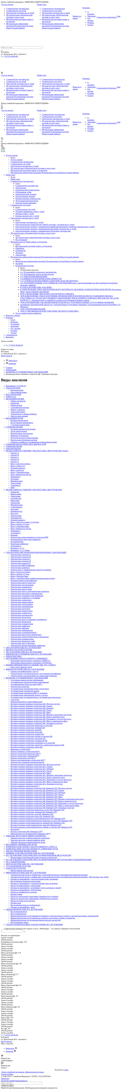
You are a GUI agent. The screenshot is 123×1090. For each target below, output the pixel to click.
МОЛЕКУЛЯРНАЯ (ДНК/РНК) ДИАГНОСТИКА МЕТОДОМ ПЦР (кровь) (37, 451)
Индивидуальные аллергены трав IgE (26, 730)
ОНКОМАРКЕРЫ (13, 449)
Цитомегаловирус (18, 468)
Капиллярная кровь (19, 392)
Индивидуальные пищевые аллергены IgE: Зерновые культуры (36, 723)
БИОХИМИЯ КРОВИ (15, 399)
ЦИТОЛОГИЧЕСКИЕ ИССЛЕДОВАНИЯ (23, 648)
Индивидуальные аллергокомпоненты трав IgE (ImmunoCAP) (36, 825)
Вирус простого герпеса (20, 464)
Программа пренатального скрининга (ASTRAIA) (31, 663)
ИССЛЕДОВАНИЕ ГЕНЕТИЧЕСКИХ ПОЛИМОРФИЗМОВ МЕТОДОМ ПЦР (38, 855)
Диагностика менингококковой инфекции (28, 645)
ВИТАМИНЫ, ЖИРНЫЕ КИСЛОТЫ (21, 844)
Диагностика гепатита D (21, 561)
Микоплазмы (16, 494)
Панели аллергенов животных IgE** (26, 754)
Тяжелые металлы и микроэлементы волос (28, 842)
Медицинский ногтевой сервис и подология (33, 246)
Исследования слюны (19, 922)
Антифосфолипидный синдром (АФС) (26, 684)
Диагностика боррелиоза (21, 622)
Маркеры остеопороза (20, 436)
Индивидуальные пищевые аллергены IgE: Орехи (31, 710)
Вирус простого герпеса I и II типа (25, 522)
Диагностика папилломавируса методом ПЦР (29, 537)
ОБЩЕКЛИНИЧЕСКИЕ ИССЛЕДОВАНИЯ (24, 909)
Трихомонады (16, 518)
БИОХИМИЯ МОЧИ (14, 418)
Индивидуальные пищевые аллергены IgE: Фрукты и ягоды (35, 704)
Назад (13, 157)
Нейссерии (15, 501)
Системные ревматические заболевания (27, 680)
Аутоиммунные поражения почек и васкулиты (30, 689)
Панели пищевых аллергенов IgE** (25, 751)
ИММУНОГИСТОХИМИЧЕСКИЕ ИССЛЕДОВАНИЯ (29, 654)
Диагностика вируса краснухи (23, 583)
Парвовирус (16, 477)
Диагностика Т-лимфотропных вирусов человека (31, 570)
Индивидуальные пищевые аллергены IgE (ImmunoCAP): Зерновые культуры (42, 808)
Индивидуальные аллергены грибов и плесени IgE (31, 736)
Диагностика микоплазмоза (22, 602)
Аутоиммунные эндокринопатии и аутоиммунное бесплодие (36, 697)
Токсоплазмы (16, 516)
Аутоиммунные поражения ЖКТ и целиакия (29, 693)
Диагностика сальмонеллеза (22, 639)
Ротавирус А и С (17, 548)
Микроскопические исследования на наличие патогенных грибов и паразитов (43, 918)
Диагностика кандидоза (20, 609)
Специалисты (102, 17)
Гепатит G (15, 462)
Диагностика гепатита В (21, 557)
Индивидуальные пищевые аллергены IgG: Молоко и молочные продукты (41, 775)
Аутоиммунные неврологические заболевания (30, 682)
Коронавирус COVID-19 (16, 386)
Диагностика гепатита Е (21, 563)
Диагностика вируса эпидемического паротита (30, 591)
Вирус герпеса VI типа (20, 524)
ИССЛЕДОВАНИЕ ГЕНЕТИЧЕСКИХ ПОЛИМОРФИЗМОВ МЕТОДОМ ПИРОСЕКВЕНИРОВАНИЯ (48, 860)
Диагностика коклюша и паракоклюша (26, 594)
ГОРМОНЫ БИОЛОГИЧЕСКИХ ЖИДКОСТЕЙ (26, 444)
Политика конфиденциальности (14, 1081)
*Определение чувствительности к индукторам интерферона (36, 674)
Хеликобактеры (17, 542)
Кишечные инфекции (19, 544)
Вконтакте (12, 361)
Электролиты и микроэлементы (24, 414)
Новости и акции (77, 17)
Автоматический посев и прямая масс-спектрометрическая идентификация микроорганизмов (49, 875)
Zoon (66, 1070)
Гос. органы (90, 19)
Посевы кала (16, 903)
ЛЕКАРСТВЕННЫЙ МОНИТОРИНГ (21, 851)
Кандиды (14, 513)
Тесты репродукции (19, 431)
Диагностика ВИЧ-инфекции (23, 565)
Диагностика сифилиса (20, 568)
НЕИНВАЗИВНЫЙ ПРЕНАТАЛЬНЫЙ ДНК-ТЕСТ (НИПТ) (31, 665)
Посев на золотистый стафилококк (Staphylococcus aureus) (34, 899)
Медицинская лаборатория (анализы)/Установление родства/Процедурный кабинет (19, 26)
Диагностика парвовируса (21, 587)
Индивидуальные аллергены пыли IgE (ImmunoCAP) (32, 816)
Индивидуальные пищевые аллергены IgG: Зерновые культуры (37, 784)
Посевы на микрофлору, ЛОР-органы (26, 890)
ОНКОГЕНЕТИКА (14, 656)
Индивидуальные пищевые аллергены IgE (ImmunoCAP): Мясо (37, 797)
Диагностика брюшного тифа (23, 641)
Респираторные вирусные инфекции (26, 539)
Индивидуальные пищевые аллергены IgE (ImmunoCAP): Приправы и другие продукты (47, 803)
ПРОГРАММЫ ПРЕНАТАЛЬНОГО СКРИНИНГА (27, 658)
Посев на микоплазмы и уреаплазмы (25, 886)
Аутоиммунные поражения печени (25, 691)
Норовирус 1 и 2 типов (20, 550)
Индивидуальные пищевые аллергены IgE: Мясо (31, 713)
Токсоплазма (16, 483)
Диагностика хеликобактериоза (23, 632)
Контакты (112, 17)
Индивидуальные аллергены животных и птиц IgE (31, 726)
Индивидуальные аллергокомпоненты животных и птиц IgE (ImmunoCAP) (41, 821)
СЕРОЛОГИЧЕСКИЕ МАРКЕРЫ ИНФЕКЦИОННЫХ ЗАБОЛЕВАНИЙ (36, 552)
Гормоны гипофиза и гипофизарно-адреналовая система (34, 442)
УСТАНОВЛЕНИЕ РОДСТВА (18, 866)
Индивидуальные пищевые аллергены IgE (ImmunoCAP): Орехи (37, 795)
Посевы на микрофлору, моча (23, 907)
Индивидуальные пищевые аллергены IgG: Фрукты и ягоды (35, 764)
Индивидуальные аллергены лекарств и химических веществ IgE (37, 745)
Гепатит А (15, 453)
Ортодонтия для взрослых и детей (20, 13)
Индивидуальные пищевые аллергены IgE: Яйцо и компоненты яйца (39, 721)
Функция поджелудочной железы (24, 438)
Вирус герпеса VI (18, 466)
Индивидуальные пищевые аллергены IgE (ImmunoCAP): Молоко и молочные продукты (47, 799)
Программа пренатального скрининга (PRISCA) (30, 661)
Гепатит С (15, 457)
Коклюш (14, 535)
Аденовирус (16, 485)
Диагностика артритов (20, 687)
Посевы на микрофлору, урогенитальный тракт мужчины (34, 883)
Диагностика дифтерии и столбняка (25, 598)
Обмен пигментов (18, 401)
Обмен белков (16, 405)
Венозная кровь (17, 390)
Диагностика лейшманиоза (22, 630)
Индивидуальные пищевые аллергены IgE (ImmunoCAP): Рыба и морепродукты (44, 801)
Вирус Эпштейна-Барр (20, 472)
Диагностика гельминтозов (22, 624)
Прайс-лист (41, 4)
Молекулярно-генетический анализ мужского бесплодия (34, 857)
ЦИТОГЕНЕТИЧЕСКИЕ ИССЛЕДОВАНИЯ (24, 864)
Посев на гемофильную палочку (24, 892)
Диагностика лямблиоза (20, 626)
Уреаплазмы (16, 496)
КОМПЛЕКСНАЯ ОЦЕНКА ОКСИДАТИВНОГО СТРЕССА (31, 847)
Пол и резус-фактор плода (21, 667)
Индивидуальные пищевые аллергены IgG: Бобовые (32, 769)
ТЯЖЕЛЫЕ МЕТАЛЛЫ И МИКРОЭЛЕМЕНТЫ (26, 836)
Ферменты (15, 403)
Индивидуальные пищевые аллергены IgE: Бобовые (32, 708)
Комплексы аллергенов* (21, 749)
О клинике (90, 13)
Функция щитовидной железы (23, 429)
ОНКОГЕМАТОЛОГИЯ (16, 868)
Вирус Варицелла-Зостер (21, 475)
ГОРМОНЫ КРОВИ (14, 427)
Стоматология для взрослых (17, 9)
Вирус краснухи (17, 470)
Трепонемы (15, 503)
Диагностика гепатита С (21, 559)
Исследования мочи (19, 912)
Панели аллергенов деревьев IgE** (25, 756)
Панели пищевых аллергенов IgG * (25, 786)
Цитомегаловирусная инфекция (24, 581)
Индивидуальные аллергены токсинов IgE (28, 738)
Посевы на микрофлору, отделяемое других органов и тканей (36, 888)
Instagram (12, 363)
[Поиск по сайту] (2, 50)
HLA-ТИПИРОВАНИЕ (15, 862)
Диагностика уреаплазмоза (22, 604)
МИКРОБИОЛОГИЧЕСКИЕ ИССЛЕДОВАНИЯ (26, 873)
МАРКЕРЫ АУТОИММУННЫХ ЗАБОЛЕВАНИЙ (27, 678)
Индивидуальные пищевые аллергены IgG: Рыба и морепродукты (38, 777)
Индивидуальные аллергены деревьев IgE (28, 728)
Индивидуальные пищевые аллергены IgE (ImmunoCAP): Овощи (37, 790)
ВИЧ (13, 488)
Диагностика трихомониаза (22, 607)
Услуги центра (7, 4)
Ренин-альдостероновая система (24, 440)
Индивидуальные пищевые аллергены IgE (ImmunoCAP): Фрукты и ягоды (41, 788)
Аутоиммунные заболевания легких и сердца (29, 695)
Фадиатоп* (15, 829)
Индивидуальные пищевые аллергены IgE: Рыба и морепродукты (38, 717)
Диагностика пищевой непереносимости (27, 762)
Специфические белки (20, 407)
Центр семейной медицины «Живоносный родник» (23, 1072)
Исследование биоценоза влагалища (25, 881)
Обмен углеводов (18, 410)
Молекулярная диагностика (22, 870)
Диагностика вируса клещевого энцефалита (29, 619)
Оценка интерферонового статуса (24, 671)
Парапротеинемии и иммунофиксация (26, 702)
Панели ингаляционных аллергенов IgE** (28, 760)
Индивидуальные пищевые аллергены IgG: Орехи (31, 771)
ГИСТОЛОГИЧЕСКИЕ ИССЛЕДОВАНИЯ (24, 652)
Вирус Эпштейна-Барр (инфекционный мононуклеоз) (33, 578)
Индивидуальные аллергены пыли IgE (26, 732)
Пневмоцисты (16, 511)
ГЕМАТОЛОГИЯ (13, 388)
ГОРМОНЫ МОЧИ (14, 446)
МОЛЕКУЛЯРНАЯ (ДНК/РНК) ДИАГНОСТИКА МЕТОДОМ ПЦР (34, 490)
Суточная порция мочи (20, 425)
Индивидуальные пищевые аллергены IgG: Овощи (31, 767)
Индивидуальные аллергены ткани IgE (27, 747)
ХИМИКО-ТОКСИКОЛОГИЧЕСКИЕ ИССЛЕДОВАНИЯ (30, 853)
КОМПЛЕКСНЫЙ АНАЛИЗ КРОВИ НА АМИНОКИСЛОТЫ (32, 849)
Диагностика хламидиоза (21, 600)
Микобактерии (17, 481)
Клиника (86, 8)
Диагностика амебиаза (20, 628)
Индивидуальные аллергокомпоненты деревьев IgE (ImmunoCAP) (38, 823)
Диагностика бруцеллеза (21, 617)
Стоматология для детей (16, 11)
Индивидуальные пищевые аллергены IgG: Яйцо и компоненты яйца (39, 782)
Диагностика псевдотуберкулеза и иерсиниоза (30, 637)
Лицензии (91, 16)
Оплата (90, 25)
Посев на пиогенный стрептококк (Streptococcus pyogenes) (34, 896)
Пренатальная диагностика (22, 433)
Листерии (15, 479)
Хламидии (15, 492)
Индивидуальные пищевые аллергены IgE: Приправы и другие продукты (41, 719)
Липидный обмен (18, 412)
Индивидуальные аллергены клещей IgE (27, 734)
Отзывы (90, 23)
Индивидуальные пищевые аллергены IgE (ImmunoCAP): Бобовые (38, 793)
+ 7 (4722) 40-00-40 (10, 56)
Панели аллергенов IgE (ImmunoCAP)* (27, 832)
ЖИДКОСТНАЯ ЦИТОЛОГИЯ (19, 650)
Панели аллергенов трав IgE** (23, 758)
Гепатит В (15, 455)
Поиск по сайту (7, 1086)
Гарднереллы (16, 498)
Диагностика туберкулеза (21, 613)
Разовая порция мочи (19, 420)
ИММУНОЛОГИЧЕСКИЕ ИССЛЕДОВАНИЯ (25, 669)
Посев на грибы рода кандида (23, 901)
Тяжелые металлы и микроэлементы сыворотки (30, 838)
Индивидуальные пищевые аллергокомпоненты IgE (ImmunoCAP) (38, 819)
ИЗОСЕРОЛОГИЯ (13, 395)
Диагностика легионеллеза (22, 615)
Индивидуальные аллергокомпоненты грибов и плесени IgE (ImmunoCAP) (41, 827)
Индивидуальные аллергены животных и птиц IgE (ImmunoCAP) (37, 810)
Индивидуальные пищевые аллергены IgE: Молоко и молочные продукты (41, 715)
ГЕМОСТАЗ (11, 397)
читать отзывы (7, 1074)
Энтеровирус (16, 546)
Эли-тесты (15, 700)
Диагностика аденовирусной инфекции (27, 596)
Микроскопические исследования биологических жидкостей (36, 920)
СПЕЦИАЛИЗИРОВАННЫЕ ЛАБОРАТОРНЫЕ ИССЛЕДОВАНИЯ (34, 925)
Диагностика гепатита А (21, 555)
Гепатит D (15, 459)
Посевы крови (16, 894)
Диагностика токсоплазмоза (22, 585)
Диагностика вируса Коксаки (23, 643)
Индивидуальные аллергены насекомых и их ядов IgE (33, 743)
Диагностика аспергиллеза (22, 611)
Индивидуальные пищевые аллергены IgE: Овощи (31, 706)
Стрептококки (16, 507)
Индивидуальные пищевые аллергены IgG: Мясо (31, 773)
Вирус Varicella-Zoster (19, 576)
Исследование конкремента (22, 423)
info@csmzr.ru (6, 356)
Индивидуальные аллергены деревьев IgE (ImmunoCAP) (34, 812)
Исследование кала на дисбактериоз (25, 905)
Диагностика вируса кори (21, 589)
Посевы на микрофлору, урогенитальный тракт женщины (34, 879)
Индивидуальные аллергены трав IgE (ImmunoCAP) (32, 814)
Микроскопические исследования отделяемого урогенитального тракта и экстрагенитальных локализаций (54, 916)
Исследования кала (18, 914)
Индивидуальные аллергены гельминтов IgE (29, 741)
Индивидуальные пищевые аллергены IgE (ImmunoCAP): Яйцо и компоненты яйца (45, 806)
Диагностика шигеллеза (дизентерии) (26, 635)
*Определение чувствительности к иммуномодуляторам (34, 676)
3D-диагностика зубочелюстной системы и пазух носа (19, 16)
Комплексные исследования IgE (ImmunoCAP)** (31, 834)
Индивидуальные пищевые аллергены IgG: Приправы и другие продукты (41, 780)
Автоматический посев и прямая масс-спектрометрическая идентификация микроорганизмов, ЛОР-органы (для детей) (60, 877)
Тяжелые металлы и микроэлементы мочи (28, 840)
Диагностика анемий (19, 416)
